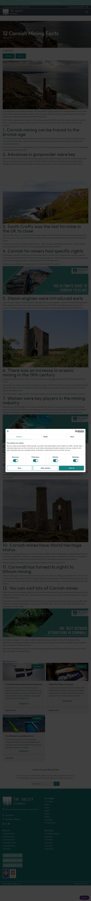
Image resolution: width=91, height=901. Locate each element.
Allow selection (45, 468)
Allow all (71, 468)
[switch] (35, 460)
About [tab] (72, 436)
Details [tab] (45, 436)
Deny (19, 468)
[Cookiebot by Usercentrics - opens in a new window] (76, 431)
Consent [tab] (19, 436)
